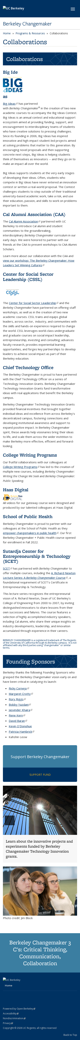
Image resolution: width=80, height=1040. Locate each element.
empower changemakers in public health (31, 533)
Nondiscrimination (14, 1018)
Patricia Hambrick (21, 731)
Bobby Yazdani (20, 704)
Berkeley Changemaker (27, 23)
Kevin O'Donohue (20, 726)
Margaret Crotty (21, 694)
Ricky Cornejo (19, 688)
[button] (40, 824)
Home (7, 33)
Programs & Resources (30, 33)
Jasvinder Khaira (20, 710)
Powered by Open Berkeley (19, 1008)
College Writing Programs (21, 467)
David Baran (18, 721)
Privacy (8, 1023)
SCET (7, 568)
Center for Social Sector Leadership (33, 303)
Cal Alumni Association (24, 221)
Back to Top (70, 1035)
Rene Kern (17, 715)
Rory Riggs (17, 699)
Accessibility (11, 1013)
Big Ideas (10, 103)
